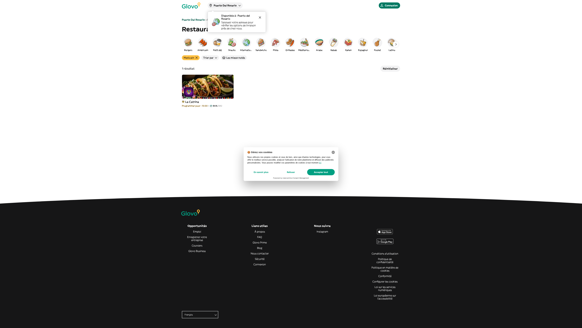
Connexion (259, 264)
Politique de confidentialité (384, 261)
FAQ (259, 237)
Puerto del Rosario (193, 19)
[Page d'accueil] (191, 5)
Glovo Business (197, 251)
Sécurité (259, 258)
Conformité (384, 276)
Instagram (322, 231)
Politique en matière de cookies (384, 269)
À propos (259, 231)
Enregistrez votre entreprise (197, 239)
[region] (291, 44)
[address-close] (260, 17)
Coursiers (197, 245)
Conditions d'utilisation (385, 253)
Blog (259, 247)
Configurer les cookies (385, 281)
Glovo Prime (260, 242)
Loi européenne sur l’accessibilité (385, 297)
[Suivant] (396, 44)
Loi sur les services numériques (385, 288)
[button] (188, 44)
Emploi (197, 231)
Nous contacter (260, 253)
